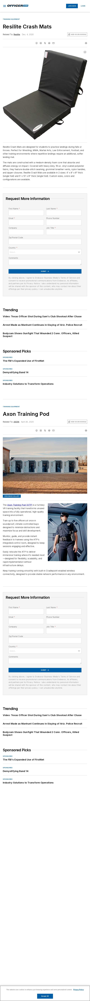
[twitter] (45, 43)
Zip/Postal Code (16, 237)
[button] (4, 6)
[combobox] (45, 252)
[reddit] (49, 43)
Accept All (45, 996)
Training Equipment (11, 19)
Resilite (17, 34)
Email (12, 218)
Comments (13, 258)
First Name (14, 208)
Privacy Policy (78, 990)
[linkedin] (41, 43)
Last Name (52, 208)
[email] (53, 43)
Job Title (51, 228)
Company (13, 228)
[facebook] (36, 43)
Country (13, 248)
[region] (45, 993)
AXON (16, 422)
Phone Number (53, 218)
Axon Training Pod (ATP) (19, 505)
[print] (86, 43)
